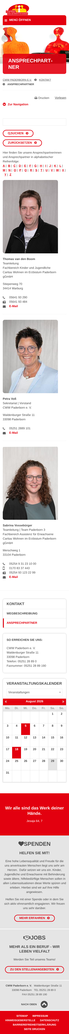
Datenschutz (49, 1020)
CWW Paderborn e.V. (17, 80)
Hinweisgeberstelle (20, 1020)
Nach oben (29, 1004)
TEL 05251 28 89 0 (45, 990)
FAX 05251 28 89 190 (34, 994)
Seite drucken (34, 1029)
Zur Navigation (18, 104)
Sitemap (22, 1015)
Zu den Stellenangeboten (32, 969)
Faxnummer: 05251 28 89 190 (26, 665)
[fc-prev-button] (6, 702)
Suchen (17, 133)
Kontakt (45, 80)
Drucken (43, 98)
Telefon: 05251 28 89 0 (22, 661)
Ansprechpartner (20, 84)
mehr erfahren (32, 918)
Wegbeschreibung (22, 613)
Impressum (40, 1015)
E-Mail (13, 306)
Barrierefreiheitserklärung (34, 1024)
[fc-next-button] (63, 702)
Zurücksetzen (20, 142)
